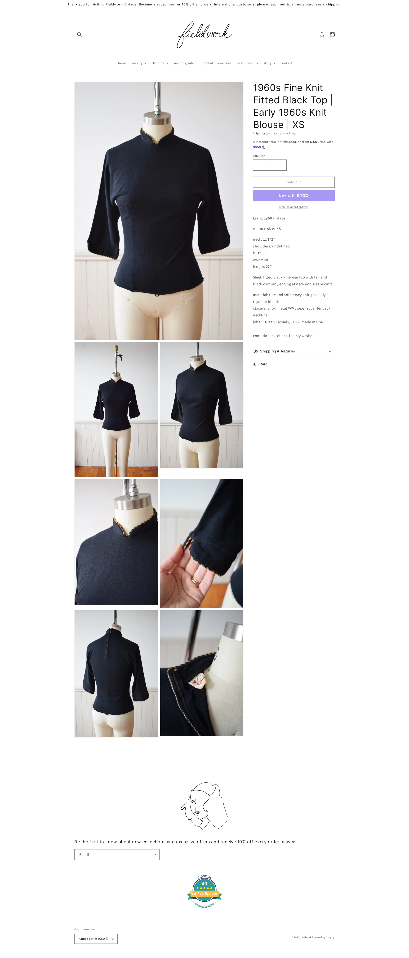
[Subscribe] (154, 854)
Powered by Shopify (323, 937)
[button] (79, 34)
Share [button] (262, 364)
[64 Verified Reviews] (204, 910)
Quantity (259, 156)
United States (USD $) (93, 939)
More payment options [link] (293, 207)
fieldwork (306, 937)
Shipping (259, 133)
